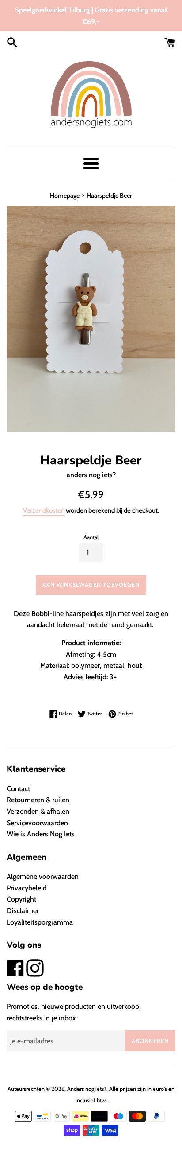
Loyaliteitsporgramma (40, 922)
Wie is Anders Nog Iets (41, 834)
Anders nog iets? (86, 1089)
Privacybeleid (27, 888)
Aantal (91, 537)
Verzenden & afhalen (38, 811)
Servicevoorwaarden (37, 823)
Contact (18, 788)
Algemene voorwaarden (43, 876)
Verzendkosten (43, 510)
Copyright (21, 899)
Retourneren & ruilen (38, 800)
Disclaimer (23, 910)
